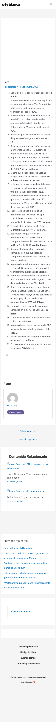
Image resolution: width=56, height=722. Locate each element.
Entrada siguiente (28, 439)
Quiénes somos (28, 657)
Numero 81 (11, 482)
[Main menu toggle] (51, 4)
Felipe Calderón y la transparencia (25, 497)
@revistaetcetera (20, 611)
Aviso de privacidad (28, 646)
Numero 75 (11, 501)
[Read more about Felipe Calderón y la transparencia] (25, 491)
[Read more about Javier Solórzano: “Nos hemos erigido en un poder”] (28, 466)
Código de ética (28, 652)
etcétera (12, 405)
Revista (20, 482)
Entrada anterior (28, 431)
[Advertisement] (28, 51)
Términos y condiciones (28, 663)
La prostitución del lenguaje (18, 548)
